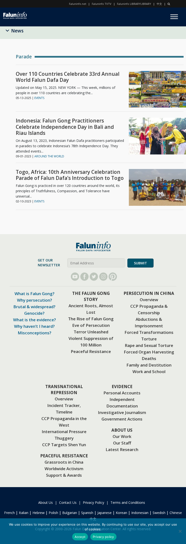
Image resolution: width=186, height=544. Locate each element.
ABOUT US (121, 430)
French (9, 512)
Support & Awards (64, 475)
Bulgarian (69, 512)
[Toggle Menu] (174, 17)
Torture (149, 339)
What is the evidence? (34, 319)
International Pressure (64, 431)
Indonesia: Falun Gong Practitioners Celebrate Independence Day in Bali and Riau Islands (65, 127)
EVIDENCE (122, 386)
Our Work (122, 436)
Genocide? (34, 313)
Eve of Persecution (91, 325)
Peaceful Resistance (91, 351)
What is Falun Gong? (34, 293)
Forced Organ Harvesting (149, 352)
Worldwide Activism (64, 468)
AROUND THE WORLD (49, 156)
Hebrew (38, 512)
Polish (53, 512)
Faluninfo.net (77, 4)
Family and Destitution (148, 365)
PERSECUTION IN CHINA (149, 293)
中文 (159, 4)
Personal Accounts (121, 393)
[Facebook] (84, 276)
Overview (149, 299)
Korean (121, 512)
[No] (180, 531)
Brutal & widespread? (34, 306)
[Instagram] (103, 276)
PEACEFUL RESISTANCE (64, 456)
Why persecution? (34, 300)
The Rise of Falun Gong (91, 319)
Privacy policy (103, 537)
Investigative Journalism (122, 412)
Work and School (148, 371)
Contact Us (68, 502)
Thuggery (64, 438)
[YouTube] (75, 276)
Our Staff (122, 443)
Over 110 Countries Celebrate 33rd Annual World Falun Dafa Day (67, 77)
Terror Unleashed (91, 332)
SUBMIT (140, 263)
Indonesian (139, 512)
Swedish (159, 512)
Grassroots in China (64, 462)
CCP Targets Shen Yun (64, 444)
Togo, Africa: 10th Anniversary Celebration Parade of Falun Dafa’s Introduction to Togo (70, 175)
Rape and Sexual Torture (149, 345)
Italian (23, 512)
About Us (45, 502)
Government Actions (121, 419)
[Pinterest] (112, 276)
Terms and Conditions (127, 502)
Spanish (87, 512)
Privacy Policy (93, 502)
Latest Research (122, 449)
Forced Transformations (148, 332)
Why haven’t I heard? (34, 326)
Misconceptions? (34, 333)
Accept (80, 537)
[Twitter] (94, 276)
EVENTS (39, 98)
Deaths (149, 358)
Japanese (104, 512)
